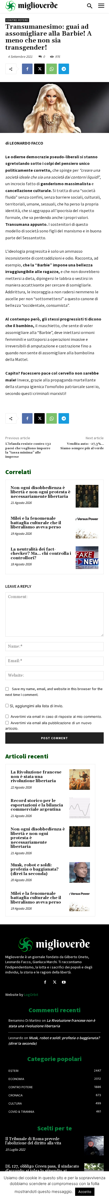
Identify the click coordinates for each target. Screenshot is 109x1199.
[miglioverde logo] (31, 6)
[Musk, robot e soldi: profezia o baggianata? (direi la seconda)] (79, 872)
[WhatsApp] (51, 69)
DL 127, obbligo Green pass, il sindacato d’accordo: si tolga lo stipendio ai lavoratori (42, 1171)
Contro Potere (17, 20)
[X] (39, 69)
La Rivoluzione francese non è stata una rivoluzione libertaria (36, 777)
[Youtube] (64, 982)
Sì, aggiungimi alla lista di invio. (36, 706)
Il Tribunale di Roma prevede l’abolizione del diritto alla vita (33, 1141)
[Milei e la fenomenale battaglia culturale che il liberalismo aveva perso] (87, 526)
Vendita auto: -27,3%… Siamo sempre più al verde (82, 446)
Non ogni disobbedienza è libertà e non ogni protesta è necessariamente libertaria (40, 492)
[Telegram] (63, 69)
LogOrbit (31, 994)
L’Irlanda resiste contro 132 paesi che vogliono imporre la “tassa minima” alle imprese (28, 450)
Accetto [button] (84, 1192)
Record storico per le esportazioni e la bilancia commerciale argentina (37, 805)
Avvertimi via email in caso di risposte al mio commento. (56, 716)
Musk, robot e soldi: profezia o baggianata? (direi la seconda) (34, 869)
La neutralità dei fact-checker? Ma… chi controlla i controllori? (41, 554)
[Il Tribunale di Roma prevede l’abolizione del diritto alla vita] (94, 1145)
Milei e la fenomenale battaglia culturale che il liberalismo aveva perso (36, 523)
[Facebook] (27, 69)
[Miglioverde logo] (54, 945)
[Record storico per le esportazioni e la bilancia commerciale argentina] (79, 808)
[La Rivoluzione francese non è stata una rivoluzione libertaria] (79, 779)
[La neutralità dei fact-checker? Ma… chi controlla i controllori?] (87, 557)
